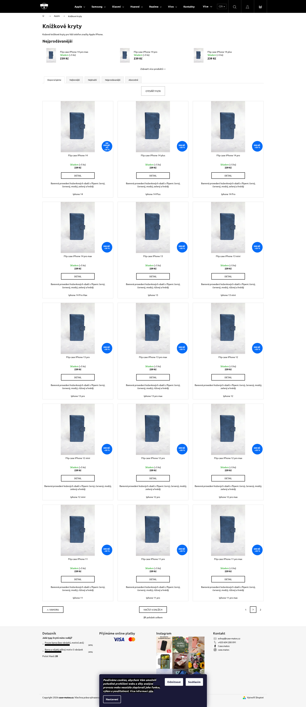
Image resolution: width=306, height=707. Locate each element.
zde (151, 691)
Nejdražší (92, 79)
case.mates (223, 649)
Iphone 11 (78, 597)
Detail (77, 175)
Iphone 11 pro (153, 597)
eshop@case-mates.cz (229, 638)
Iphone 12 (228, 395)
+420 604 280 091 (227, 642)
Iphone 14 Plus (153, 194)
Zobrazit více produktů (151, 68)
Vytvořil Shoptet (255, 697)
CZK (221, 6)
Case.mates (224, 645)
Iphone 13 (153, 295)
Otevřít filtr (153, 91)
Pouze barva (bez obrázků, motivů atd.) (64, 642)
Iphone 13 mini (228, 295)
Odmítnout (174, 682)
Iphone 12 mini (77, 496)
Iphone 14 (78, 194)
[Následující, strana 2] (253, 609)
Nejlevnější (75, 79)
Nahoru (54, 609)
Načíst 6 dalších (153, 609)
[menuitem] (79, 6)
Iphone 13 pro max (153, 395)
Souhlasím (194, 682)
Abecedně (133, 79)
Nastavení (112, 699)
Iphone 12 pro (153, 496)
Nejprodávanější (112, 79)
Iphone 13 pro (78, 395)
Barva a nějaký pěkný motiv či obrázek (64, 649)
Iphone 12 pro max (228, 496)
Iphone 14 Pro (228, 194)
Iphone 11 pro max (228, 597)
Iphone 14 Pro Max (77, 295)
